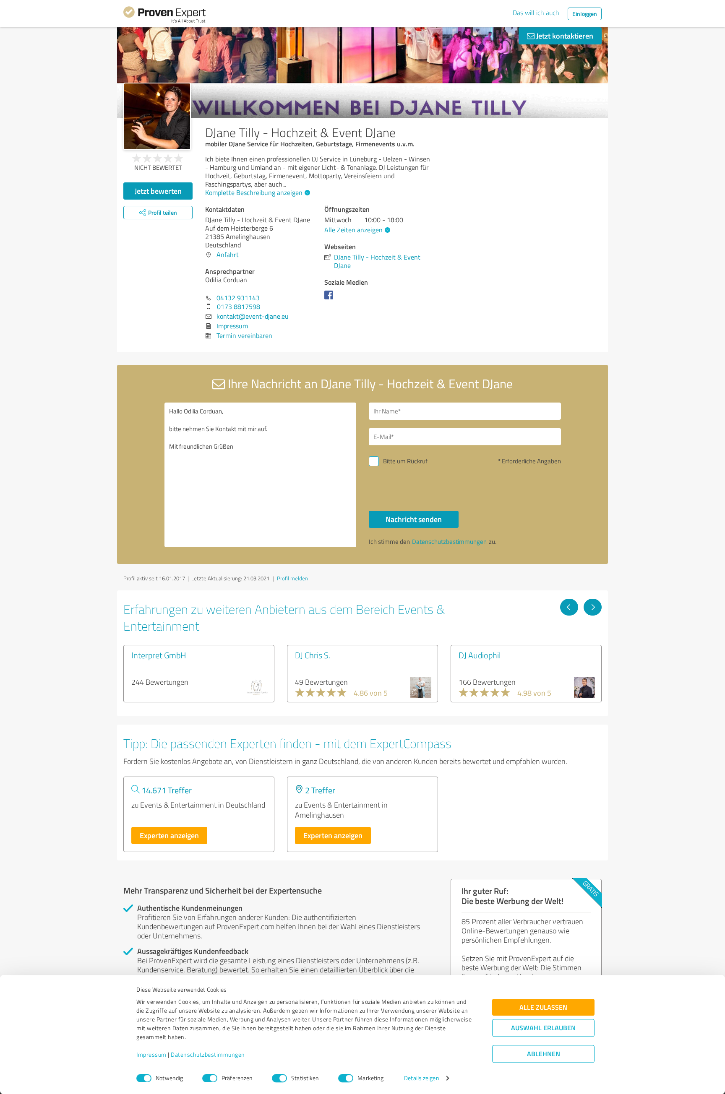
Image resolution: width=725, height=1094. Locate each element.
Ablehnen (543, 1054)
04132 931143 (238, 297)
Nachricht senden (414, 519)
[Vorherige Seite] (569, 607)
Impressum (151, 1055)
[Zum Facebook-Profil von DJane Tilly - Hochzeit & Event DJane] (330, 299)
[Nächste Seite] (593, 607)
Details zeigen (421, 1078)
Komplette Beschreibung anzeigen (254, 192)
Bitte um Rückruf (405, 461)
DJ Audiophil (480, 655)
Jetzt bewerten (158, 190)
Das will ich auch (536, 12)
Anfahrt (227, 254)
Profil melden (292, 578)
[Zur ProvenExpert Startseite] (164, 16)
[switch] (209, 1078)
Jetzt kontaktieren (564, 35)
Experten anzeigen (169, 835)
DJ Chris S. (312, 655)
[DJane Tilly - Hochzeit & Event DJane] (157, 116)
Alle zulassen (543, 1007)
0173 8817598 (238, 306)
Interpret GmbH (158, 655)
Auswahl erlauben (543, 1028)
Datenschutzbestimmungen (208, 1055)
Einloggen (584, 14)
